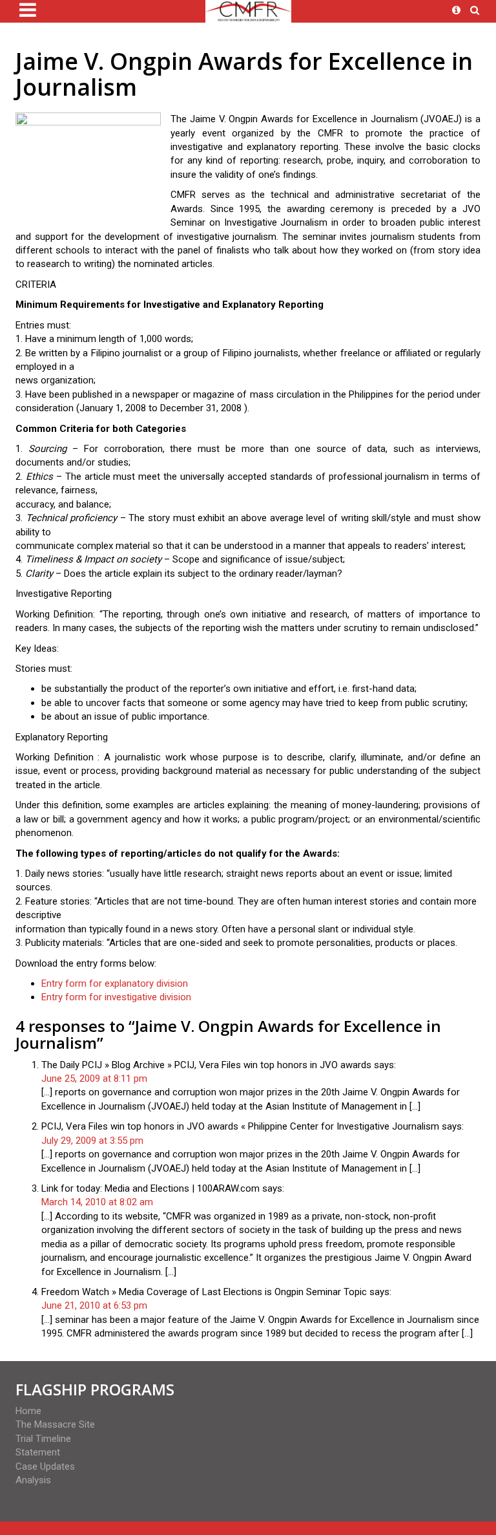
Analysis (33, 1480)
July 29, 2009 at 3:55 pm (92, 1140)
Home (28, 1411)
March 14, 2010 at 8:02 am (97, 1202)
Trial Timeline (43, 1438)
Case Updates (45, 1466)
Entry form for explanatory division (114, 983)
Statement (38, 1452)
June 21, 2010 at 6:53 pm (94, 1305)
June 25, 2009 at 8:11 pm (94, 1078)
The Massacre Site (55, 1424)
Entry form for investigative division (116, 997)
